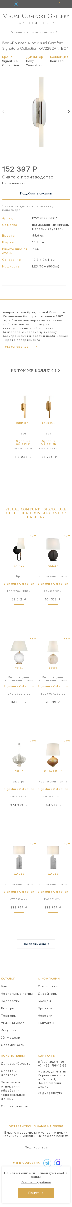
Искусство (10, 1030)
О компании (48, 986)
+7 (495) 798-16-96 (52, 1065)
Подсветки (10, 1001)
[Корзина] (55, 4)
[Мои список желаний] (45, 4)
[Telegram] (16, 4)
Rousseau (58, 61)
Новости (45, 1016)
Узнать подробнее (36, 1182)
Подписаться (36, 1147)
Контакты (46, 1023)
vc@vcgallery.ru (50, 1093)
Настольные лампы (17, 994)
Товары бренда (16, 347)
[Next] (68, 112)
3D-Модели (10, 1037)
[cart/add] (28, 467)
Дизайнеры (48, 994)
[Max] (57, 1163)
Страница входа (15, 1106)
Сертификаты (13, 1045)
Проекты (45, 1008)
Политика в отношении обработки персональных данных (13, 1091)
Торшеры (9, 1016)
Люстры (7, 1008)
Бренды (44, 1001)
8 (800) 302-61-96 (51, 1062)
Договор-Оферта (16, 1063)
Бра (4, 986)
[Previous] (52, 370)
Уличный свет (13, 1023)
